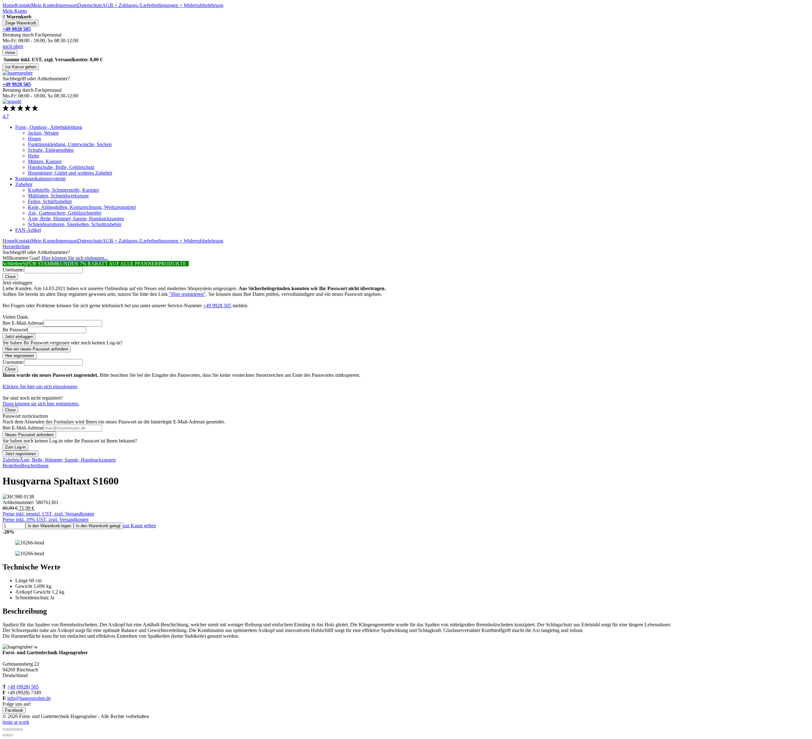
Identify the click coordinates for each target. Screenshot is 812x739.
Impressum (66, 5)
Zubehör (23, 184)
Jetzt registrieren (20, 453)
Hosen (34, 138)
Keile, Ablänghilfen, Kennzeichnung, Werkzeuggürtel (82, 207)
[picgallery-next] (10, 735)
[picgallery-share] (10, 729)
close (10, 52)
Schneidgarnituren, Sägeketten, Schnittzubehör (74, 224)
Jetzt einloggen (19, 336)
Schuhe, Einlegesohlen (51, 150)
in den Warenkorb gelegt (98, 525)
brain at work (16, 722)
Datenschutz (89, 5)
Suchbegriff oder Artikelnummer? (36, 78)
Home (9, 5)
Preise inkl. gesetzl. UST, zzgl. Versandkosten (48, 513)
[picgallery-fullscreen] (15, 729)
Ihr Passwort (15, 329)
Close (10, 276)
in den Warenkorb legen (49, 525)
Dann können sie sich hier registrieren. (41, 403)
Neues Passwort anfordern (29, 434)
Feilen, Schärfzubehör (50, 201)
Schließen (12, 263)
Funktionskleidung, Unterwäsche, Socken (70, 144)
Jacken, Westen (43, 133)
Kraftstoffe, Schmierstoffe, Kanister (63, 190)
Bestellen (12, 465)
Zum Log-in (15, 447)
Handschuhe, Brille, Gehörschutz (61, 167)
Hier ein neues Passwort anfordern (36, 349)
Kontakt (23, 5)
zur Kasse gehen (20, 66)
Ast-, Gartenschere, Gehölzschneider (65, 213)
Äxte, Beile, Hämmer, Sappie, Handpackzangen (76, 218)
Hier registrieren (19, 355)
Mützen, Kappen (45, 161)
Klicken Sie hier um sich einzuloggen (40, 386)
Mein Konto (43, 5)
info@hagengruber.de (29, 698)
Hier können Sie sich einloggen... (75, 258)
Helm (33, 155)
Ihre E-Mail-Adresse (23, 323)
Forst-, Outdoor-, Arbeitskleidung (48, 127)
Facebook (14, 710)
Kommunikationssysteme (40, 178)
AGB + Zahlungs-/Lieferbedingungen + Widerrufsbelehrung (162, 5)
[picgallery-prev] (5, 735)
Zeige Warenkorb (20, 23)
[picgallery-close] (5, 729)
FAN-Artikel (28, 230)
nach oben (13, 46)
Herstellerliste (16, 246)
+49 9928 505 (217, 305)
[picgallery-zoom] (20, 729)
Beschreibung (35, 465)
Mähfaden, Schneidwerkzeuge (58, 195)
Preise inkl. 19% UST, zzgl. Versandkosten (45, 519)
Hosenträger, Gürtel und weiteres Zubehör (70, 173)
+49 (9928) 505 (23, 686)
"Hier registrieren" (187, 294)
